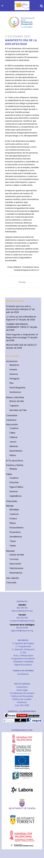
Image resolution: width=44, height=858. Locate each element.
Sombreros (15, 392)
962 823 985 (22, 627)
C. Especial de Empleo (23, 643)
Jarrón (13, 441)
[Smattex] (8, 721)
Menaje (9, 505)
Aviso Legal (22, 690)
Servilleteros (16, 536)
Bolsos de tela (17, 401)
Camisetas (11, 415)
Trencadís (11, 582)
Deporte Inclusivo (23, 664)
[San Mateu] (20, 721)
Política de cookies (22, 699)
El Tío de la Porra (14, 460)
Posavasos (15, 532)
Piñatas (13, 468)
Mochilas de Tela (18, 410)
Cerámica (11, 420)
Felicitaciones (16, 568)
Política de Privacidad (22, 696)
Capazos (14, 405)
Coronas (14, 559)
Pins (12, 383)
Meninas (14, 446)
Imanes (13, 369)
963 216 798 (22, 617)
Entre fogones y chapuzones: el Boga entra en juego (22, 336)
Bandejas (14, 509)
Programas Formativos (23, 658)
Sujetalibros (15, 496)
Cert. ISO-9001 (22, 705)
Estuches (14, 482)
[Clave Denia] (33, 717)
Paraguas (14, 378)
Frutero (13, 518)
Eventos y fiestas (14, 465)
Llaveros (14, 374)
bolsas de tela (17, 554)
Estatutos (22, 702)
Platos (13, 455)
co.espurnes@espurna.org (22, 620)
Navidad (10, 551)
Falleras (13, 437)
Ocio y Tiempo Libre (23, 655)
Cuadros (14, 428)
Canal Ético (22, 687)
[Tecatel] (22, 717)
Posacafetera (16, 527)
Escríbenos (23, 674)
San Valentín (12, 578)
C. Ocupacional (23, 646)
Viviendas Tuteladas (23, 661)
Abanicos (14, 365)
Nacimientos (16, 450)
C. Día (23, 652)
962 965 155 (22, 607)
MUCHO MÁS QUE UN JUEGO (20, 344)
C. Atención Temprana (23, 649)
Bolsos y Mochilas (15, 397)
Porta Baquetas (17, 387)
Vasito (13, 545)
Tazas (13, 541)
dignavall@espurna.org (22, 630)
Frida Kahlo (11, 501)
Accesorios (11, 361)
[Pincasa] (10, 717)
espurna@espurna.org (22, 610)
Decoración (12, 424)
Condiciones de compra (22, 693)
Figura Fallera (16, 487)
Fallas (12, 432)
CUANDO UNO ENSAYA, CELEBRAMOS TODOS (17, 325)
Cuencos (14, 514)
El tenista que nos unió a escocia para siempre (18, 308)
